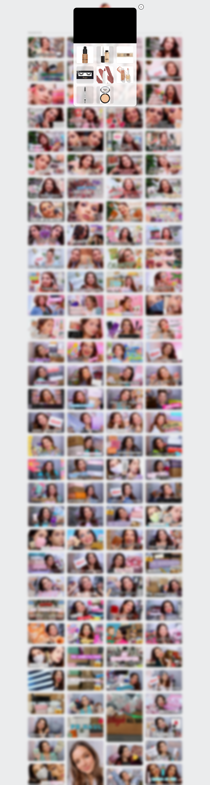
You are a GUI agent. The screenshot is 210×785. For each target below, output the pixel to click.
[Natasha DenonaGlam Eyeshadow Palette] (125, 54)
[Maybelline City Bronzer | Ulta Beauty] (105, 94)
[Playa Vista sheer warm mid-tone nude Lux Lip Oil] (125, 74)
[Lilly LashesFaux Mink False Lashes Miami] (85, 74)
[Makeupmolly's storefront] (141, 7)
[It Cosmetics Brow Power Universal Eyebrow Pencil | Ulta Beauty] (85, 94)
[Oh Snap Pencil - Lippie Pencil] (105, 74)
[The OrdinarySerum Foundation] (85, 54)
